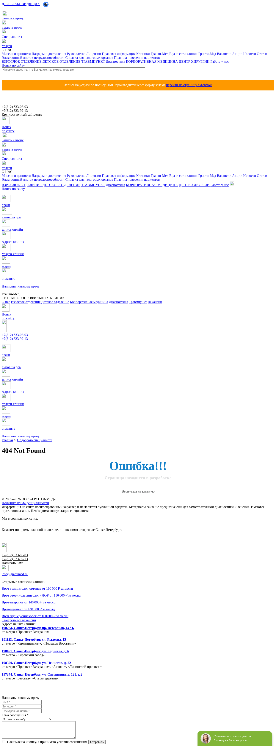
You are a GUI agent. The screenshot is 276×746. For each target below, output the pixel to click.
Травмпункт (138, 302)
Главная (7, 440)
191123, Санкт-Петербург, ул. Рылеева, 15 (34, 639)
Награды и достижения (49, 54)
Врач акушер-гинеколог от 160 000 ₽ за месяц (35, 616)
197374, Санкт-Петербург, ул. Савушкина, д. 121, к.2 (42, 674)
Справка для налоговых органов (89, 57)
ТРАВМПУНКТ (93, 61)
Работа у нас (219, 61)
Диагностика (115, 61)
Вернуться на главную (138, 491)
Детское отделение (55, 302)
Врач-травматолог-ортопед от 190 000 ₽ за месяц (37, 588)
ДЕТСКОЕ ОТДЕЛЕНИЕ (61, 61)
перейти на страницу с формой (189, 85)
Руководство (76, 54)
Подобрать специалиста (34, 440)
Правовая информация (118, 54)
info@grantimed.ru (15, 574)
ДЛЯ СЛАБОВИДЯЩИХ (21, 4)
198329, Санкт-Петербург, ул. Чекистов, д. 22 (36, 663)
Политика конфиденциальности (25, 503)
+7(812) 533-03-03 (15, 107)
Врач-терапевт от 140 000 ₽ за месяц (28, 609)
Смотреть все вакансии (19, 620)
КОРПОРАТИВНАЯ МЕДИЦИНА (152, 61)
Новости (249, 54)
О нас (6, 302)
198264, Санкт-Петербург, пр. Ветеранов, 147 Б (38, 628)
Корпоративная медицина (89, 302)
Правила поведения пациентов (137, 57)
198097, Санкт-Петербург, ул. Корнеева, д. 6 (35, 651)
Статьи (262, 54)
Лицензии (93, 54)
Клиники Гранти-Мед (152, 54)
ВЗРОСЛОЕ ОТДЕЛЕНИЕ (22, 61)
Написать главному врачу (16, 342)
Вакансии (224, 54)
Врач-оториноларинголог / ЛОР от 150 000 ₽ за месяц (41, 595)
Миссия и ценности (16, 54)
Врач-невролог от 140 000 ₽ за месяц (28, 602)
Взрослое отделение (26, 302)
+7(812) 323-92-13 (15, 110)
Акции (237, 54)
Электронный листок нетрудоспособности (33, 57)
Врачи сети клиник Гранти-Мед (192, 54)
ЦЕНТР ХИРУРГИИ (194, 61)
